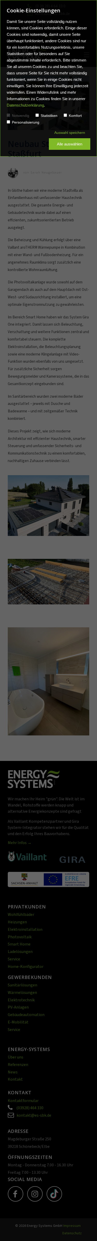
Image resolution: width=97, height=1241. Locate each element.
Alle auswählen (69, 144)
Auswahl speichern (69, 133)
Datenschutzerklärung (25, 105)
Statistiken (49, 116)
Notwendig (20, 116)
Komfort (75, 116)
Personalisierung (25, 122)
